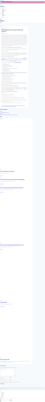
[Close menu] (0, 390)
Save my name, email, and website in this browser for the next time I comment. (10, 382)
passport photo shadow (13, 106)
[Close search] (1, 398)
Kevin (2, 33)
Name (11, 377)
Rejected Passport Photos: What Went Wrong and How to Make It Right (9, 114)
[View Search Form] (1, 2)
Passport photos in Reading (17, 62)
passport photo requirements (6, 106)
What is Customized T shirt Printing (4, 112)
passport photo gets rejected (15, 105)
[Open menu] (1, 22)
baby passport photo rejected (7, 105)
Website (11, 380)
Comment (15, 375)
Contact (2, 397)
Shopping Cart (3, 17)
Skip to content (2, 0)
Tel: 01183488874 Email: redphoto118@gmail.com (6, 1)
